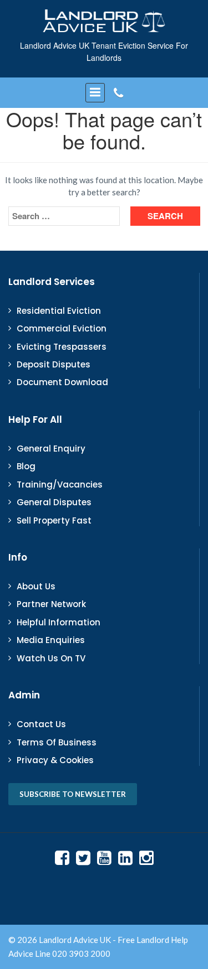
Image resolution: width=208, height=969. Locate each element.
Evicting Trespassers (61, 347)
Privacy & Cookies (55, 760)
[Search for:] (64, 215)
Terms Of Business (57, 742)
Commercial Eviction (61, 328)
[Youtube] (104, 857)
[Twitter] (83, 857)
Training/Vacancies (60, 484)
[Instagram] (146, 857)
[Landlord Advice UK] (104, 20)
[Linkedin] (125, 857)
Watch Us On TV (51, 658)
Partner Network (51, 604)
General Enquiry (51, 448)
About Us (36, 586)
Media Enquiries (51, 640)
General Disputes (54, 502)
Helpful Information (58, 622)
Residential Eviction (59, 311)
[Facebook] (62, 857)
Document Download (62, 382)
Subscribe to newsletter (72, 794)
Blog (26, 466)
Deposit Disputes (53, 364)
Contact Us (41, 724)
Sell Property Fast (54, 520)
